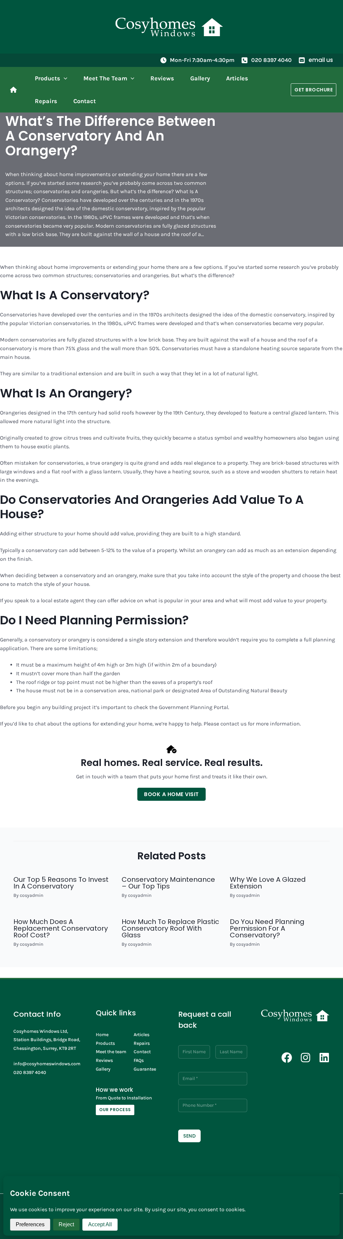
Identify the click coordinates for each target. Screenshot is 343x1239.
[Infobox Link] (15, 89)
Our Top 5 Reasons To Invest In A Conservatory (61, 883)
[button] (63, 78)
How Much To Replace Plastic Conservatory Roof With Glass (170, 928)
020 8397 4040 (271, 60)
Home (102, 1034)
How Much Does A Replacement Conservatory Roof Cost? (60, 928)
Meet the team (111, 1052)
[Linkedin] (324, 1057)
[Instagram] (305, 1057)
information (285, 723)
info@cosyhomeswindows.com (46, 1064)
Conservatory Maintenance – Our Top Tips (168, 883)
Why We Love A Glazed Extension (268, 883)
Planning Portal (209, 707)
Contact (142, 1052)
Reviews (104, 1060)
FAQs (139, 1060)
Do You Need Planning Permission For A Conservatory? (267, 928)
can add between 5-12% (87, 550)
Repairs (142, 1043)
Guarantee (145, 1069)
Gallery (103, 1069)
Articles (141, 1034)
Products (105, 1043)
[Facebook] (286, 1057)
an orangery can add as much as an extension (252, 550)
